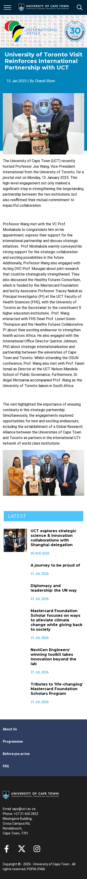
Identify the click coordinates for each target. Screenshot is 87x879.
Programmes (13, 741)
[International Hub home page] (45, 31)
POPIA (31, 869)
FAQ (6, 766)
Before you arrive (16, 754)
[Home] (30, 795)
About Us (10, 729)
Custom (37, 848)
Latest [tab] (17, 516)
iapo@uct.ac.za (23, 809)
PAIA (41, 869)
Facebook (6, 848)
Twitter (22, 848)
